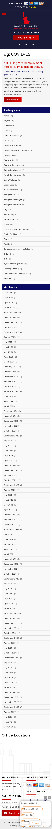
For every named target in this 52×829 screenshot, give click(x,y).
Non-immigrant (11, 214)
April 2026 (8, 302)
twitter (26, 44)
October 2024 (10, 386)
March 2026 (9, 307)
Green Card (9, 185)
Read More (13, 99)
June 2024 (8, 396)
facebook (20, 44)
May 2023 (8, 455)
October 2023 (10, 431)
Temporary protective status (17, 249)
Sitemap (14, 825)
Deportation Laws (12, 165)
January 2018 (10, 692)
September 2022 (11, 485)
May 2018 (8, 677)
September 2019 (11, 638)
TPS (5, 259)
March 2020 (9, 608)
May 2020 (8, 598)
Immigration (9, 194)
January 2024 (10, 416)
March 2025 (9, 362)
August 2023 (10, 440)
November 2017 (11, 702)
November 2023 (11, 426)
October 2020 (10, 574)
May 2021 (8, 544)
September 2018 (11, 657)
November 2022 (11, 475)
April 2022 (8, 510)
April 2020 (8, 603)
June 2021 (8, 539)
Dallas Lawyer (10, 155)
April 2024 (8, 401)
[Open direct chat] (45, 797)
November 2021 (11, 519)
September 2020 (11, 579)
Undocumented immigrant (15, 273)
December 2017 (11, 697)
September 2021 (11, 529)
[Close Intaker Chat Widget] (49, 797)
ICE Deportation (11, 190)
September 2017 (11, 707)
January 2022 (10, 514)
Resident (8, 244)
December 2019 (11, 623)
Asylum (7, 120)
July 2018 (8, 667)
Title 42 (7, 254)
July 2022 (8, 495)
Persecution (9, 219)
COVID (7, 130)
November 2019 (11, 628)
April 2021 (8, 549)
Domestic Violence (12, 170)
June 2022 (8, 500)
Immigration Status (12, 204)
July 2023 (8, 445)
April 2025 (8, 357)
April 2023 (8, 460)
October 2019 (10, 633)
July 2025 (8, 342)
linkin (33, 44)
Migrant (7, 209)
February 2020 (10, 613)
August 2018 (10, 662)
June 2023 (8, 450)
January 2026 (10, 317)
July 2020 (8, 588)
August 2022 (10, 490)
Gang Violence (10, 180)
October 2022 (10, 480)
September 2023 (11, 436)
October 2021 (10, 524)
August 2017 (10, 712)
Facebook (31, 800)
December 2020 (11, 564)
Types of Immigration (13, 263)
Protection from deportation (17, 229)
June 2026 (8, 292)
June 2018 (8, 672)
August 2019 (10, 643)
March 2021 (9, 554)
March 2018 (9, 687)
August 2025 (10, 337)
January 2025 (10, 371)
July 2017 (8, 717)
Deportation (9, 160)
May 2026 (8, 297)
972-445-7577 (26, 37)
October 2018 (10, 653)
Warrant (7, 278)
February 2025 (10, 366)
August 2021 (10, 534)
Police (6, 224)
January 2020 (10, 618)
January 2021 (10, 559)
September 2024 (11, 391)
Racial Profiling (11, 234)
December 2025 (11, 322)
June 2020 (8, 593)
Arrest (6, 116)
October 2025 (10, 327)
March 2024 (9, 406)
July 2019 (8, 648)
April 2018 (8, 682)
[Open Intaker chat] (23, 828)
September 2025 (11, 332)
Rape (6, 239)
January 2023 (10, 465)
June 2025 (8, 347)
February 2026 (10, 312)
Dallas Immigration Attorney (17, 150)
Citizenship (9, 125)
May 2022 (8, 505)
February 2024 (10, 411)
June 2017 (8, 722)
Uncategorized (10, 268)
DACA (6, 140)
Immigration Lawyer (13, 199)
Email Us (14, 813)
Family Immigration (12, 175)
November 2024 (11, 381)
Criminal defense (11, 135)
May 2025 (8, 352)
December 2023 (11, 421)
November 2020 (11, 569)
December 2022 (11, 470)
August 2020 (10, 584)
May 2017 (8, 727)
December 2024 (11, 376)
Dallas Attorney (11, 145)
